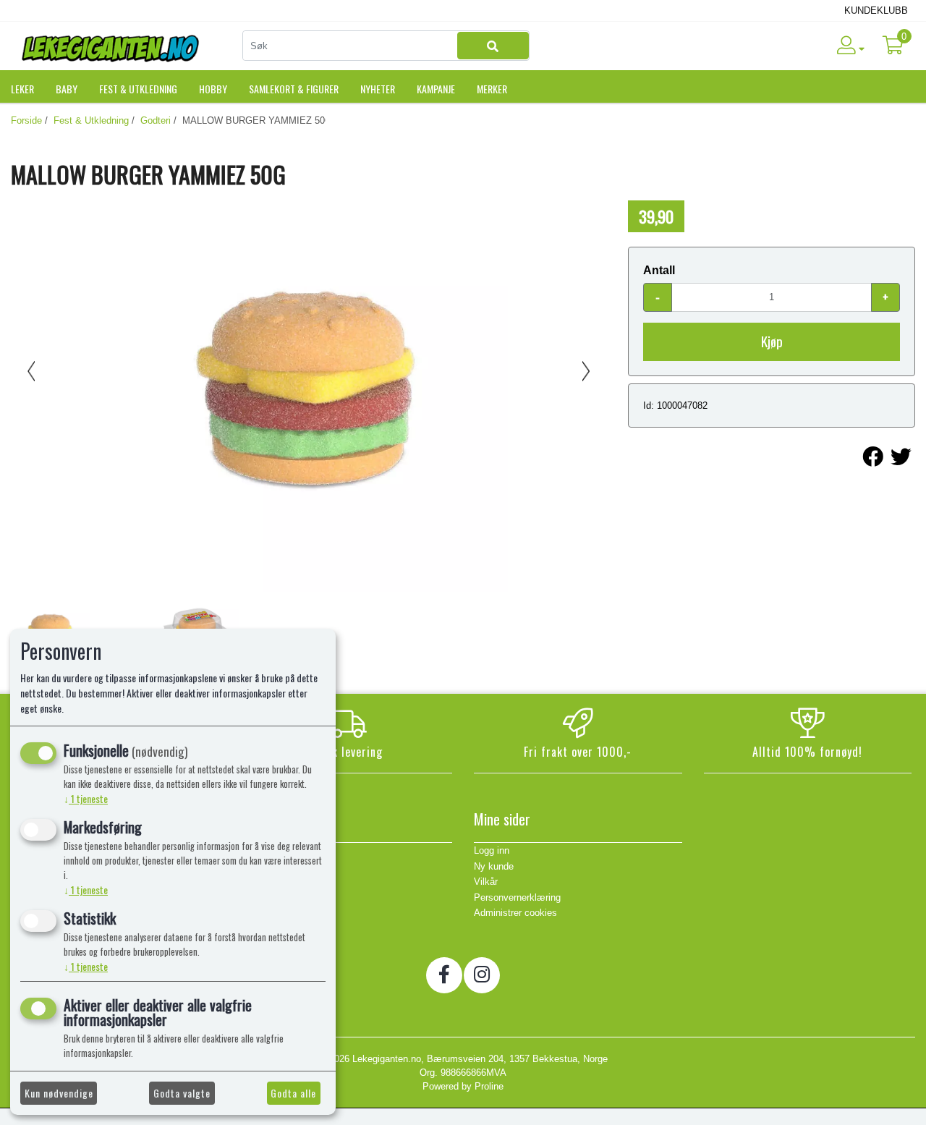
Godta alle (293, 1092)
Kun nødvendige (59, 1092)
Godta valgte (182, 1092)
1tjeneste (86, 798)
